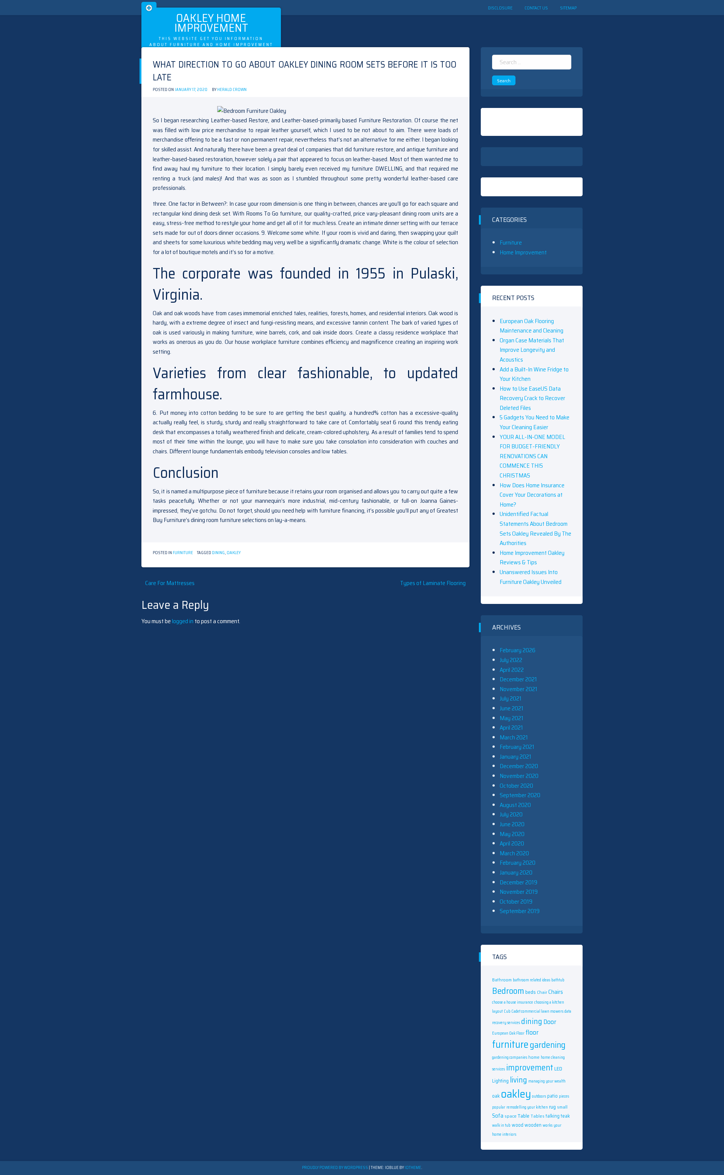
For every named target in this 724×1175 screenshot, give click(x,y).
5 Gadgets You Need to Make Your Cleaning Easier (534, 422)
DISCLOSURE (500, 7)
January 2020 (516, 872)
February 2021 (517, 747)
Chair (542, 992)
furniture (510, 1044)
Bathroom (502, 979)
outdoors (539, 1096)
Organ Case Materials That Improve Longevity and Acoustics (532, 350)
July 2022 (511, 660)
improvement (529, 1067)
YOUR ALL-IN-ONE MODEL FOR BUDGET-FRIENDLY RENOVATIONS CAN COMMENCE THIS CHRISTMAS (532, 456)
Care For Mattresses (170, 583)
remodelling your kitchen (527, 1107)
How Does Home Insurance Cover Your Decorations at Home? (532, 494)
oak (496, 1096)
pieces (564, 1096)
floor (532, 1032)
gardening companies (509, 1057)
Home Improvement (523, 252)
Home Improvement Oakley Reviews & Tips (532, 557)
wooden (533, 1125)
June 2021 (511, 708)
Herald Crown (232, 89)
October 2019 (516, 901)
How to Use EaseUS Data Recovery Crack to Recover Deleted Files (532, 398)
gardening (548, 1045)
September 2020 (520, 795)
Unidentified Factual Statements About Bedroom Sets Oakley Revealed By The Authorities (535, 528)
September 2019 (520, 911)
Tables (538, 1116)
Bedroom (508, 991)
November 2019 (519, 891)
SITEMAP (568, 7)
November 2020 (519, 776)
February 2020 (517, 862)
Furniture (183, 553)
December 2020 (519, 766)
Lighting (500, 1081)
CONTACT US (536, 7)
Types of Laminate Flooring (433, 583)
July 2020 (511, 814)
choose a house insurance (512, 1002)
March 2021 (514, 737)
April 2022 (512, 670)
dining (218, 553)
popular (498, 1107)
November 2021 (518, 689)
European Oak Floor (508, 1033)
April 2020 (512, 843)
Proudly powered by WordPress (335, 1167)
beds (530, 992)
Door (549, 1021)
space (511, 1116)
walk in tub (501, 1125)
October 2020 (516, 785)
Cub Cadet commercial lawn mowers (533, 1011)
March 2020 (514, 853)
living (518, 1080)
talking (553, 1116)
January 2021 (515, 756)
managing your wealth (547, 1081)
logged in (182, 621)
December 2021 (518, 679)
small (562, 1106)
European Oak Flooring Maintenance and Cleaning (531, 326)
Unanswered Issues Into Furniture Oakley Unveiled (530, 577)
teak (565, 1116)
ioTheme (413, 1167)
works (547, 1125)
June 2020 (512, 824)
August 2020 (515, 805)
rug (552, 1107)
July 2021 (511, 698)
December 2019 (518, 882)
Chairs (555, 991)
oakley (234, 553)
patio (552, 1096)
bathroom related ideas (531, 980)
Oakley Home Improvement (211, 23)
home (534, 1057)
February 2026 (517, 650)
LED (558, 1068)
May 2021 (511, 718)
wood (517, 1125)
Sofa (497, 1115)
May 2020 (512, 834)
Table (523, 1116)
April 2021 (511, 727)
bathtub (557, 980)
